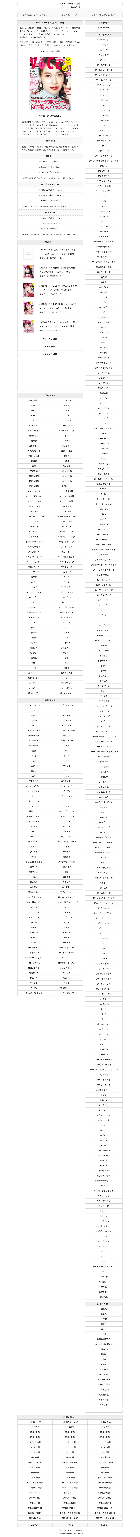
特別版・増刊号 (35, 1513)
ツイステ (104, 696)
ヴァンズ (104, 221)
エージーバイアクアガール (104, 242)
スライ (104, 620)
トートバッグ (66, 426)
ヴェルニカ (104, 216)
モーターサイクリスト (34, 958)
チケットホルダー (33, 562)
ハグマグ (34, 836)
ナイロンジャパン (66, 816)
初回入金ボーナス (69, 15)
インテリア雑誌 (66, 501)
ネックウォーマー (33, 612)
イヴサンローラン (104, 181)
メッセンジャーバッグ (66, 516)
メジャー (34, 643)
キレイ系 (70, 1457)
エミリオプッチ (104, 272)
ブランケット (33, 617)
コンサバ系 (105, 1447)
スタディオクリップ (104, 590)
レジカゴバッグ (66, 532)
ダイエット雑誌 (105, 1477)
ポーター (104, 1009)
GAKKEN (103, 1374)
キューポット (104, 408)
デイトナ (66, 943)
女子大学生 (105, 1427)
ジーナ (34, 806)
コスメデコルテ (104, 484)
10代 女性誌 (67, 471)
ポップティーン (33, 705)
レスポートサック (104, 1226)
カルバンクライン (104, 363)
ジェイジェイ (66, 796)
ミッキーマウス (104, 40)
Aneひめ (66, 973)
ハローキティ (104, 873)
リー (67, 771)
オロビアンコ (104, 332)
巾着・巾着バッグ (66, 542)
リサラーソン (104, 1196)
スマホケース (33, 688)
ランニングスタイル (34, 993)
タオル (34, 633)
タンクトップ (66, 617)
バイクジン (66, 958)
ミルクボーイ (104, 1130)
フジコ (104, 953)
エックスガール (104, 257)
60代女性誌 (105, 1437)
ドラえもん (104, 772)
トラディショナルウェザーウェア (104, 752)
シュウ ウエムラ (104, 575)
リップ (66, 582)
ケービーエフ (104, 438)
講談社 (104, 1324)
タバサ (104, 671)
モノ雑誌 (66, 466)
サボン (104, 494)
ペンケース (66, 572)
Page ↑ (105, 1525)
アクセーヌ (104, 115)
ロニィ (104, 1256)
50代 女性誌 (67, 481)
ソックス (66, 622)
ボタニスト (104, 1034)
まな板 (34, 658)
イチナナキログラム (104, 191)
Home (70, 1525)
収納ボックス (33, 678)
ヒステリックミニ (104, 918)
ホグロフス (104, 1029)
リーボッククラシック (104, 1191)
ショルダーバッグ (66, 431)
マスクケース (33, 567)
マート (34, 857)
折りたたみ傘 (66, 673)
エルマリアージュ (33, 897)
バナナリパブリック (104, 853)
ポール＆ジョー (104, 1024)
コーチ (104, 459)
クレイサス (104, 433)
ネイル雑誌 (70, 1477)
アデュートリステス (104, 141)
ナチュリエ (104, 787)
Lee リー (104, 1186)
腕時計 (34, 441)
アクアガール (104, 110)
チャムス (104, 681)
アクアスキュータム (104, 105)
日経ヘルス (66, 867)
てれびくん (34, 973)
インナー (66, 441)
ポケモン (104, 1039)
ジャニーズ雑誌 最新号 (105, 1513)
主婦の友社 (104, 1349)
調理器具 (34, 648)
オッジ (66, 776)
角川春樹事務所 (104, 1339)
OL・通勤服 (105, 1457)
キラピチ (34, 826)
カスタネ (104, 348)
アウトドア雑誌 (33, 506)
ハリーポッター (104, 868)
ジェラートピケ (104, 534)
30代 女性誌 (67, 476)
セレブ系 (105, 1452)
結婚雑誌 (35, 1472)
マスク (66, 627)
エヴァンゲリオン (104, 247)
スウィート (66, 720)
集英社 (104, 1314)
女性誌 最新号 (105, 1503)
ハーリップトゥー (104, 837)
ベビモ (34, 847)
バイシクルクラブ (33, 953)
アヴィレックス (104, 85)
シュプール (34, 766)
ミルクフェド (104, 1120)
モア (34, 761)
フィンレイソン (104, 984)
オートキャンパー (66, 948)
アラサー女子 (35, 1498)
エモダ (104, 277)
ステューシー (104, 600)
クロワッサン (33, 872)
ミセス (66, 806)
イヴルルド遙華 (104, 186)
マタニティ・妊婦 (105, 1462)
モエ (34, 831)
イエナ (104, 196)
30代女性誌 (105, 1432)
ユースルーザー (104, 1150)
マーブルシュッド (104, 1065)
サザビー (104, 489)
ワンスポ (104, 1277)
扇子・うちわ (33, 673)
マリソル (66, 766)
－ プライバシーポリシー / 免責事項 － (70, 1530)
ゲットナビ (66, 927)
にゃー (104, 812)
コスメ (66, 415)
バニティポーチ (66, 552)
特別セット (66, 486)
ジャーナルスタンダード (104, 570)
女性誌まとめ (105, 1422)
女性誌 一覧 (35, 1503)
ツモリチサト (104, 701)
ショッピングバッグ (66, 537)
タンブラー (34, 653)
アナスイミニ (104, 151)
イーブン (34, 988)
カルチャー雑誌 (105, 1483)
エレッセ (104, 297)
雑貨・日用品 (66, 451)
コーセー (104, 454)
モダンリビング (66, 892)
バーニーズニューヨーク (104, 842)
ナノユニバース (104, 792)
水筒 (34, 663)
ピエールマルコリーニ (104, 903)
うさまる (104, 206)
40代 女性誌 (34, 481)
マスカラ (34, 587)
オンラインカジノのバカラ (104, 15)
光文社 (104, 1329)
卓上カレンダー (66, 693)
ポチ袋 (66, 461)
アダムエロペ (104, 130)
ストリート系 (70, 1442)
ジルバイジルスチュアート (104, 550)
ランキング (66, 400)
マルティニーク (104, 1085)
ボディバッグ (66, 521)
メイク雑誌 (35, 1477)
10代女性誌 (35, 1432)
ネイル (34, 582)
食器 (67, 658)
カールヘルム (104, 373)
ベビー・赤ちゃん (70, 1462)
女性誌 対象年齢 (35, 1508)
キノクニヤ (104, 413)
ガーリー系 (35, 1447)
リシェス (66, 882)
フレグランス (66, 683)
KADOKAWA (104, 1379)
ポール (104, 1019)
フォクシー (104, 969)
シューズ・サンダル (66, 607)
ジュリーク (104, 555)
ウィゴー (104, 226)
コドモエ (66, 831)
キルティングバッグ (34, 542)
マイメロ (104, 1044)
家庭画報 (66, 877)
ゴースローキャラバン (104, 479)
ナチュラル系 (105, 1442)
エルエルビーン (104, 307)
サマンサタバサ (104, 499)
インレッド (66, 725)
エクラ (34, 771)
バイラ (34, 756)
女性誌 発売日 (70, 1503)
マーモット (104, 1054)
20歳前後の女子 (105, 1493)
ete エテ (104, 292)
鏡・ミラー (66, 602)
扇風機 (66, 668)
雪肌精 (104, 645)
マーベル (104, 1049)
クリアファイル (33, 451)
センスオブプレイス (104, 640)
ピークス (66, 932)
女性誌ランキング (70, 1422)
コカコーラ (104, 464)
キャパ (34, 943)
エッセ (66, 847)
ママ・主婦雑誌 (66, 491)
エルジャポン (66, 781)
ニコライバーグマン (104, 802)
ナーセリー (104, 782)
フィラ (104, 943)
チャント (34, 983)
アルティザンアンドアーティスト (104, 161)
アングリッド (104, 171)
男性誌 (66, 405)
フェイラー (104, 964)
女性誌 (34, 405)
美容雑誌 (34, 471)
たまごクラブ (33, 842)
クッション (66, 678)
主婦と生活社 (104, 1385)
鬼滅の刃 (104, 393)
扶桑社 (104, 1359)
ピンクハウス (104, 923)
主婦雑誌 (105, 1467)
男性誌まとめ (35, 1518)
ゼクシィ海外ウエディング (67, 902)
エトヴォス (104, 287)
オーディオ (34, 683)
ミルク (104, 1125)
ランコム (104, 1166)
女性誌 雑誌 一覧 (105, 1508)
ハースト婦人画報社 (104, 1344)
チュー (104, 691)
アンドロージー (66, 741)
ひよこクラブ (66, 836)
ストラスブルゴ (104, 595)
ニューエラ (104, 797)
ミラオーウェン (104, 1115)
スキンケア (66, 420)
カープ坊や (104, 383)
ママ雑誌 (70, 1467)
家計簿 (34, 638)
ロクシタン (104, 1246)
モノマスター (66, 912)
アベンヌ (104, 95)
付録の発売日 (33, 400)
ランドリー (104, 1171)
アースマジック (104, 65)
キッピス (104, 398)
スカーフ (34, 602)
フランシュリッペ (104, 974)
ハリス (104, 863)
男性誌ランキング (70, 1518)
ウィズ (66, 756)
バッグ (34, 410)
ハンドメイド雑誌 (70, 1488)
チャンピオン (104, 686)
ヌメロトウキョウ (33, 816)
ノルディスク (104, 832)
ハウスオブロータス (104, 847)
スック (104, 610)
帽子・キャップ (66, 612)
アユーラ (104, 166)
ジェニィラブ (104, 529)
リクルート (104, 1400)
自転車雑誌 (66, 506)
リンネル (66, 715)
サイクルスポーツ (66, 953)
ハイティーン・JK (70, 1493)
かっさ (66, 577)
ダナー (104, 666)
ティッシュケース (66, 562)
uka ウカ (104, 231)
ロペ (104, 1261)
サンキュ (66, 852)
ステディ (34, 720)
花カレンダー (33, 693)
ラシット (104, 1161)
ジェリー (66, 801)
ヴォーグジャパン (66, 811)
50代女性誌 (70, 1437)
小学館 (104, 1319)
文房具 (66, 456)
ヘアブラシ (66, 597)
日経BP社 (104, 1369)
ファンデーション (33, 592)
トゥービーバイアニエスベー (104, 736)
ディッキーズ (104, 716)
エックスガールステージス (104, 262)
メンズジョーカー (66, 988)
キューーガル (33, 821)
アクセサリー (33, 607)
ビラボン (104, 933)
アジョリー (104, 120)
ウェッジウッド (104, 211)
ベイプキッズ (104, 994)
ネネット (104, 817)
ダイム (34, 927)
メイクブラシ (33, 597)
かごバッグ (34, 532)
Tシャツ (34, 622)
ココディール (104, 469)
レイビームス (104, 1221)
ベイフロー (104, 999)
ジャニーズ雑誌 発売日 (70, 1513)
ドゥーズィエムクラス (104, 731)
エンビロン (104, 312)
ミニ (67, 710)
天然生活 (66, 857)
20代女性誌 (70, 1432)
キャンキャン (33, 791)
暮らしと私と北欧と (34, 862)
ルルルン (104, 1216)
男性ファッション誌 (105, 1518)
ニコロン (104, 807)
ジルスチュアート (104, 545)
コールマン (104, 444)
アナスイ (104, 146)
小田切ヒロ (104, 1282)
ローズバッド (104, 1241)
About (35, 1525)
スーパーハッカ (104, 580)
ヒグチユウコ (104, 908)
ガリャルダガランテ (104, 368)
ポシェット (34, 527)
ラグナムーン (104, 1155)
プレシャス (34, 781)
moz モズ (104, 1145)
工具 (67, 638)
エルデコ (34, 887)
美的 (34, 751)
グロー (34, 715)
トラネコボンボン (104, 757)
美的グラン (34, 811)
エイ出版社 (104, 1390)
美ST (67, 751)
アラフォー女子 (70, 1498)
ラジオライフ (33, 948)
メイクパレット (66, 592)
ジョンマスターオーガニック (104, 565)
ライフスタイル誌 (33, 501)
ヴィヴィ (66, 791)
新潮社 (104, 1354)
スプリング (34, 725)
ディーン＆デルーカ (104, 706)
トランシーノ (104, 762)
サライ (66, 922)
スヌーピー (104, 45)
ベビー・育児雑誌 (33, 496)
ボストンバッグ (33, 431)
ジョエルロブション (104, 560)
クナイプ (104, 418)
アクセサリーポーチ (34, 557)
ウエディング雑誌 (66, 496)
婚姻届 (34, 461)
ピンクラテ (104, 928)
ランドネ (34, 937)
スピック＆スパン (104, 585)
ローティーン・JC (35, 1493)
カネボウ (104, 353)
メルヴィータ (104, 1135)
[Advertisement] (50, 378)
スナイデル (104, 605)
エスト (104, 282)
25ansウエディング (66, 897)
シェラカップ (66, 648)
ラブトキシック (104, 1176)
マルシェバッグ (33, 537)
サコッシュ (66, 527)
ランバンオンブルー (104, 1181)
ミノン (104, 1095)
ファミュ (104, 959)
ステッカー (66, 446)
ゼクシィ (66, 826)
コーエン (104, 449)
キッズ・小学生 (35, 1462)
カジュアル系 (35, 1442)
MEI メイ (104, 1140)
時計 (67, 663)
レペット (104, 1236)
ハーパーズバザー (33, 786)
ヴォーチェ (34, 746)
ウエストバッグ (33, 521)
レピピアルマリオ (104, 1231)
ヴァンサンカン (66, 786)
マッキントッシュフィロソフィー (104, 1070)
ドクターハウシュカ (104, 741)
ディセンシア (104, 711)
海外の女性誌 (105, 1488)
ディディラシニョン (104, 726)
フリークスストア (104, 979)
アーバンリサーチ (104, 80)
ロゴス (104, 1251)
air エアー (104, 237)
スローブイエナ (104, 625)
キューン (104, 403)
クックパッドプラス (66, 862)
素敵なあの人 (33, 736)
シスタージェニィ (104, 539)
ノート (66, 633)
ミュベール (104, 1110)
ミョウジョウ (33, 907)
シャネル (104, 524)
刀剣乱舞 (104, 777)
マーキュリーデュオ (104, 1060)
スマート (66, 907)
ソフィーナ (104, 651)
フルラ (104, 948)
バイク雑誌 (34, 511)
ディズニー (104, 721)
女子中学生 (35, 1427)
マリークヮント (104, 1080)
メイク (34, 420)
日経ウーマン (33, 867)
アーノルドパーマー (104, 75)
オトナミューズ (33, 730)
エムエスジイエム (104, 267)
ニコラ (34, 710)
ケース (34, 415)
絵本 (34, 466)
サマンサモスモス (104, 504)
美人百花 (66, 736)
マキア (66, 746)
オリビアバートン (104, 322)
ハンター (104, 883)
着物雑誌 (70, 1472)
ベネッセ (104, 1405)
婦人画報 (34, 882)
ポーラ (104, 1014)
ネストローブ (104, 827)
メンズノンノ (33, 917)
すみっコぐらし (104, 630)
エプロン (66, 653)
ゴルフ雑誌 (66, 511)
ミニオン (104, 1100)
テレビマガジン (66, 968)
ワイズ (104, 1272)
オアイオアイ (104, 317)
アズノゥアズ (104, 125)
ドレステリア (104, 767)
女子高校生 (70, 1427)
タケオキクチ (104, 661)
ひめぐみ (34, 978)
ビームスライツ (104, 893)
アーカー (104, 60)
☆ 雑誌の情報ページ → (50, 218)
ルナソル (104, 1211)
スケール (66, 643)
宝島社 (104, 1309)
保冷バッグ (34, 436)
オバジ (104, 338)
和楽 (67, 872)
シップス (104, 519)
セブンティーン (66, 705)
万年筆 (34, 577)
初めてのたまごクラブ (66, 842)
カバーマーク (104, 358)
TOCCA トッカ (104, 746)
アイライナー (66, 587)
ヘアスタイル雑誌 (35, 1483)
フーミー (104, 938)
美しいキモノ (33, 892)
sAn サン (104, 509)
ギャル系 (35, 1457)
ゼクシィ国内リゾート (34, 902)
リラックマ (104, 55)
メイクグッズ (33, 426)
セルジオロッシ (104, 635)
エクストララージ (104, 252)
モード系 (70, 1452)
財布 (67, 436)
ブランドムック (33, 491)
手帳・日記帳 (33, 456)
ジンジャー (34, 741)
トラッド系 (35, 1452)
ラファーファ (33, 801)
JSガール (67, 978)
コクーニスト (104, 474)
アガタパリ (104, 100)
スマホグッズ (66, 688)
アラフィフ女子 (105, 1498)
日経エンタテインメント (66, 963)
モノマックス (33, 912)
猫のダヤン (104, 822)
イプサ (104, 201)
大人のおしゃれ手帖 (66, 730)
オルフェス (104, 327)
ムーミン (104, 50)
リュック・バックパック (34, 516)
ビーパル (34, 932)
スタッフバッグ (33, 547)
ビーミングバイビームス (104, 898)
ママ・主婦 (35, 1467)
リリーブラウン (104, 1201)
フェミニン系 (70, 1447)
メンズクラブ (66, 917)
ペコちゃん (104, 1004)
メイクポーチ (33, 552)
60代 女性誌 (34, 486)
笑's (104, 514)
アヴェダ (104, 90)
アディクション (104, 136)
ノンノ (66, 761)
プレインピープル (104, 989)
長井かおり (104, 1292)
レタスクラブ (33, 852)
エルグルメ (66, 887)
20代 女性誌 (34, 476)
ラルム (66, 983)
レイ (34, 796)
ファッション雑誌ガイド (70, 7)
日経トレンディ (33, 963)
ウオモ (34, 922)
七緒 (34, 877)
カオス (104, 343)
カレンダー (34, 446)
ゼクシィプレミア (66, 993)
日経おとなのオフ (33, 968)
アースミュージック (104, 70)
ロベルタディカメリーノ (104, 1267)
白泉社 (104, 1364)
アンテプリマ (104, 176)
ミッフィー (104, 1105)
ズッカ (104, 615)
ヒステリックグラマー (104, 913)
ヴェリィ (34, 776)
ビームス (104, 888)
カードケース (33, 572)
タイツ (34, 627)
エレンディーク (104, 302)
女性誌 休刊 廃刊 (70, 1508)
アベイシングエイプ (104, 156)
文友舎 (104, 1334)
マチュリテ (104, 1075)
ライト (34, 668)
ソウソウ (104, 656)
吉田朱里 (104, 1297)
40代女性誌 (35, 1437)
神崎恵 (104, 1287)
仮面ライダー (104, 388)
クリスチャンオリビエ (104, 428)
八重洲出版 (104, 1395)
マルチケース (66, 567)
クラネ (104, 423)
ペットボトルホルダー (66, 557)
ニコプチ (66, 821)
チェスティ (104, 676)
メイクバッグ (66, 547)
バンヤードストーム (104, 878)
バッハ (104, 858)
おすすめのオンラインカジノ (35, 15)
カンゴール (104, 378)
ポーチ (66, 410)
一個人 (66, 937)
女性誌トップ (35, 1422)
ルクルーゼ (104, 1206)
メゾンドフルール (104, 1090)
